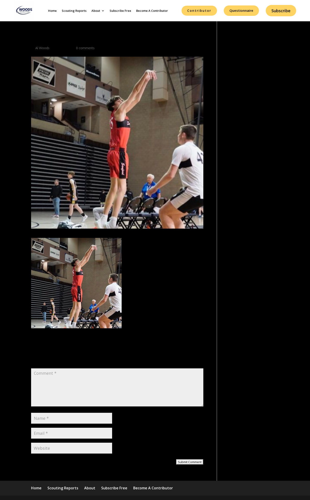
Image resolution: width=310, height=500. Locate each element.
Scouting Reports (74, 11)
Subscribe (280, 10)
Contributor (199, 10)
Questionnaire (241, 10)
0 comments (85, 48)
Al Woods (42, 48)
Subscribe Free (120, 11)
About (95, 11)
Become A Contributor (152, 11)
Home (52, 11)
